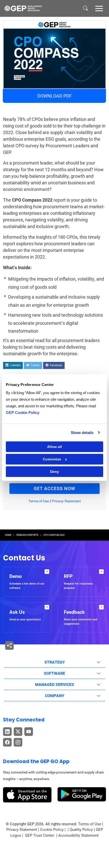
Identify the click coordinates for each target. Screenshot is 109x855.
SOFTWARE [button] (54, 673)
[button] (99, 8)
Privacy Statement (66, 501)
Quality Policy (81, 829)
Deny (54, 472)
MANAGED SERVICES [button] (54, 684)
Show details (82, 432)
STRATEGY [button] (54, 662)
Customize (52, 459)
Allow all (54, 447)
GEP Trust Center (40, 835)
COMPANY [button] (54, 695)
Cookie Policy (52, 829)
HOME (8, 535)
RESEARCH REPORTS (27, 535)
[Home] (23, 8)
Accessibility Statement (78, 835)
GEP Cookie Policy (22, 412)
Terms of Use (38, 501)
